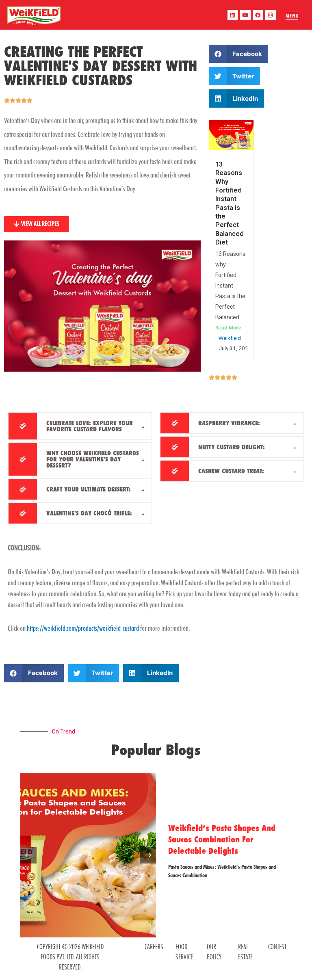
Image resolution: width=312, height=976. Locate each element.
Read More (228, 328)
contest (277, 946)
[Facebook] (258, 15)
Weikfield (230, 338)
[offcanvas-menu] (292, 16)
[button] (239, 54)
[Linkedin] (233, 15)
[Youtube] (245, 15)
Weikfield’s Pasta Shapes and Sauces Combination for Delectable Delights (221, 839)
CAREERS (154, 946)
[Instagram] (270, 15)
